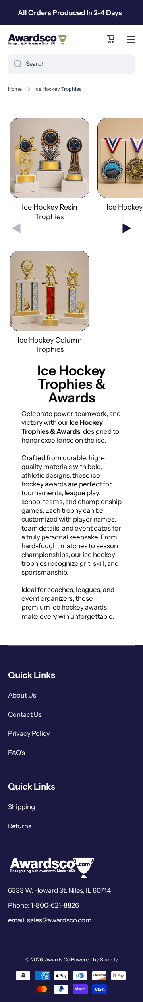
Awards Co (57, 960)
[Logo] (38, 39)
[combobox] (71, 64)
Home (15, 89)
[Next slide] (126, 228)
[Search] (15, 64)
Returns (19, 826)
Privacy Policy (29, 733)
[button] (111, 39)
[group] (49, 170)
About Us (22, 695)
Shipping (21, 807)
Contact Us (25, 714)
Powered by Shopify (94, 960)
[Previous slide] (16, 228)
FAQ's (16, 753)
